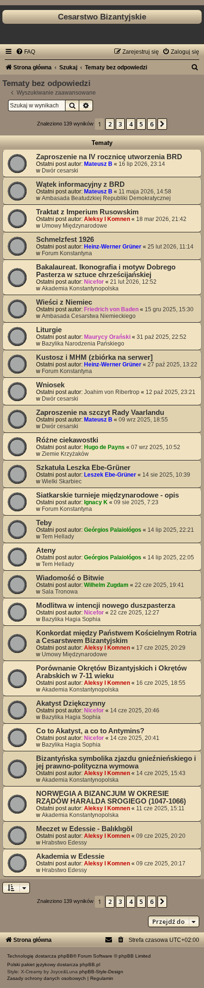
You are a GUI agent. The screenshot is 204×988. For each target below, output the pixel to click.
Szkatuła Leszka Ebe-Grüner (83, 467)
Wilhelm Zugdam (106, 585)
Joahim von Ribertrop (111, 392)
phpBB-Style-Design (101, 971)
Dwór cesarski (60, 170)
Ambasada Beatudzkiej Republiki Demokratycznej (106, 198)
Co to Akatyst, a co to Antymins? (90, 731)
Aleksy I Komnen (107, 219)
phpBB (65, 956)
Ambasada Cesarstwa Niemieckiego (89, 316)
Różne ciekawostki (67, 440)
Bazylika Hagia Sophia (71, 619)
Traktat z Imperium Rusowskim (87, 212)
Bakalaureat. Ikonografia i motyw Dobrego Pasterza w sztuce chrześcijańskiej (106, 270)
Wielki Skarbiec (62, 481)
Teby (44, 523)
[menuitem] (25, 51)
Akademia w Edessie (70, 856)
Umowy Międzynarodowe (74, 225)
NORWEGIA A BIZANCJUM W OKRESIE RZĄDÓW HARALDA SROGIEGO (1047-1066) (111, 797)
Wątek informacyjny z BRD (80, 184)
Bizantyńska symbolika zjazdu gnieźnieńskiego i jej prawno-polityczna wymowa (116, 762)
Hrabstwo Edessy (64, 842)
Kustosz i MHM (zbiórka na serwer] (94, 357)
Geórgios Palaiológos (112, 530)
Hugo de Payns (104, 447)
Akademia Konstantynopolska (80, 288)
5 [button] (141, 124)
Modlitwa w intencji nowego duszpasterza (105, 605)
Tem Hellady (58, 536)
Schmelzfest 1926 (65, 239)
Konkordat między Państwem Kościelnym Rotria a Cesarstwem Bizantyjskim (116, 636)
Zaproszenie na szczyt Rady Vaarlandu (100, 412)
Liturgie (49, 330)
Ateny (46, 550)
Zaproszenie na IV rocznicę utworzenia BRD (109, 157)
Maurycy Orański (107, 337)
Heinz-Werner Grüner (112, 246)
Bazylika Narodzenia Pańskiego (83, 343)
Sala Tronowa (60, 591)
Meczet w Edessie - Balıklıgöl (84, 829)
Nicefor (94, 281)
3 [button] (120, 124)
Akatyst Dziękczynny (70, 703)
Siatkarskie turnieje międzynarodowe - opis (107, 495)
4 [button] (130, 124)
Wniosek (50, 385)
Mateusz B (98, 164)
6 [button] (151, 124)
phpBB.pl (90, 964)
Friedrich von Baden (111, 309)
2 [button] (109, 124)
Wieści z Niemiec (64, 302)
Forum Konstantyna (67, 253)
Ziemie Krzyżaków (65, 454)
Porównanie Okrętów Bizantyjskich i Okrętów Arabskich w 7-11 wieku (111, 672)
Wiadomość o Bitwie (70, 578)
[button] (162, 124)
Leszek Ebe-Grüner (110, 474)
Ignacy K (96, 502)
